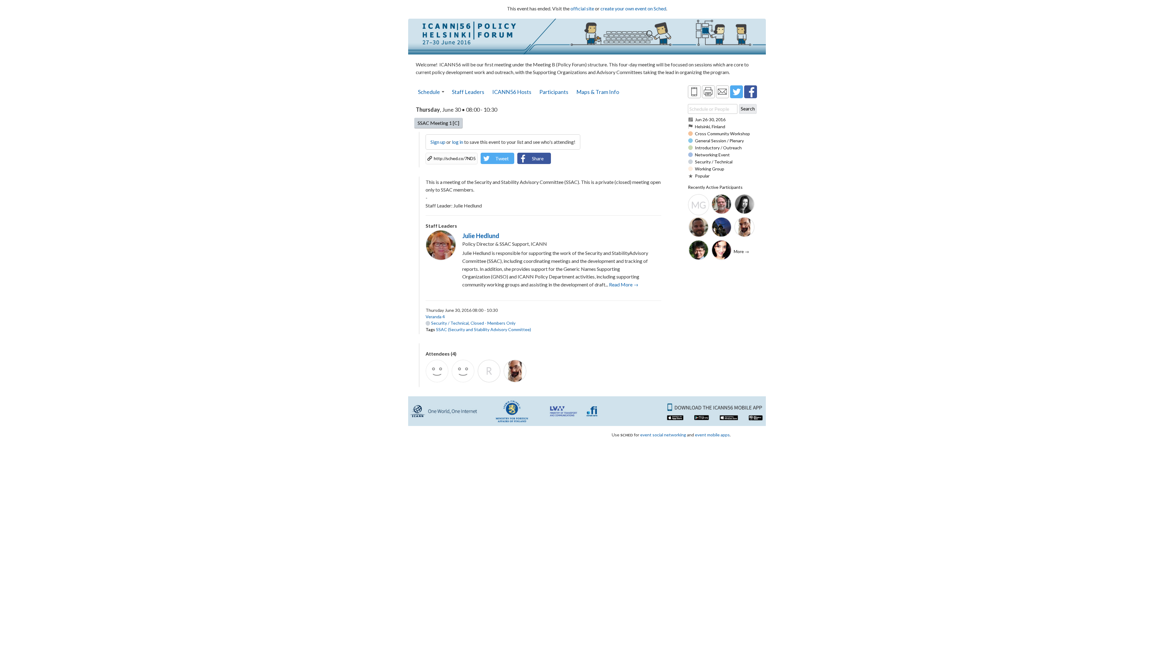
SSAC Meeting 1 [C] (438, 123)
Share (538, 158)
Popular (702, 175)
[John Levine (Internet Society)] (744, 227)
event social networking (663, 434)
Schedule (429, 91)
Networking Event (712, 154)
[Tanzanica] (721, 250)
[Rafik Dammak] (721, 227)
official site (582, 8)
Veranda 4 (435, 316)
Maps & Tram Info (597, 91)
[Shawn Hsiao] (698, 250)
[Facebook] (750, 91)
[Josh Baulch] (698, 227)
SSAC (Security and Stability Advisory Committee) (483, 329)
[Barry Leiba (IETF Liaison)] (721, 204)
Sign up (437, 142)
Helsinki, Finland (710, 126)
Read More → (623, 284)
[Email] (722, 91)
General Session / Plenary (719, 140)
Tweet (502, 158)
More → (741, 251)
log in (457, 142)
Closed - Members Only (493, 323)
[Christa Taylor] (744, 204)
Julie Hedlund (480, 235)
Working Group (709, 168)
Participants (553, 91)
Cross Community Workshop (722, 133)
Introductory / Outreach (718, 147)
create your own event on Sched (633, 8)
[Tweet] (736, 91)
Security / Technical (449, 323)
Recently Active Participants (715, 187)
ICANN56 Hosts (511, 91)
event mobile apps (712, 434)
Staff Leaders (468, 91)
